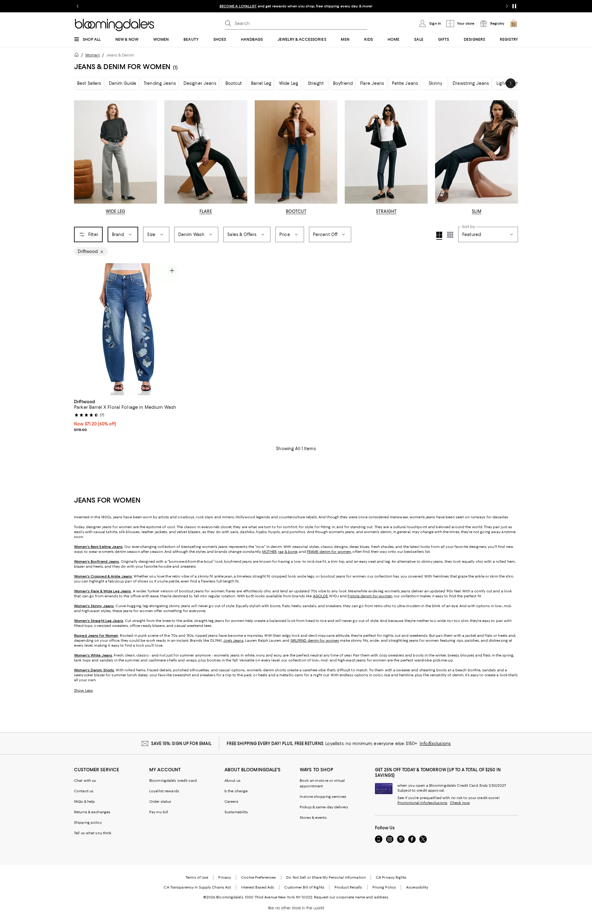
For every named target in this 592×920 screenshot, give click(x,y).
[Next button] (511, 83)
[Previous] (81, 329)
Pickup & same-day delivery (324, 807)
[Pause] (514, 6)
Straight (316, 83)
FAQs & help (84, 801)
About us (232, 780)
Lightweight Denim (516, 83)
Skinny (435, 83)
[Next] (172, 329)
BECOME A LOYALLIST (238, 6)
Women (92, 55)
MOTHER (269, 551)
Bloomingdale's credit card (173, 780)
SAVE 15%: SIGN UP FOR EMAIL (181, 743)
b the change (236, 791)
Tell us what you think (92, 833)
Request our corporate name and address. (351, 897)
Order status (160, 801)
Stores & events (313, 817)
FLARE (205, 211)
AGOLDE (320, 596)
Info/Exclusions (435, 743)
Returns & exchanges (92, 812)
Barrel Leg (261, 83)
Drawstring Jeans (471, 83)
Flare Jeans (372, 83)
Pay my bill (158, 812)
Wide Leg (288, 83)
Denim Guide (122, 83)
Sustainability (236, 812)
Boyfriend (343, 83)
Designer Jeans (199, 83)
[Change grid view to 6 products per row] (450, 235)
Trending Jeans (160, 83)
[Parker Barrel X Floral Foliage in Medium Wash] (126, 329)
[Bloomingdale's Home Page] (114, 25)
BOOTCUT (296, 211)
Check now (460, 803)
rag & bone (287, 551)
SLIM (477, 211)
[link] (126, 415)
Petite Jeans (405, 83)
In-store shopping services (323, 796)
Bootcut (233, 83)
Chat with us (85, 780)
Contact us (83, 791)
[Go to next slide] (507, 6)
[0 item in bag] (513, 23)
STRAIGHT (386, 211)
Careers (231, 801)
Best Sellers (89, 83)
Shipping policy (88, 822)
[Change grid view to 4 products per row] (439, 236)
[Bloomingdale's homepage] (77, 55)
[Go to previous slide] (77, 6)
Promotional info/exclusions (422, 803)
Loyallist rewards (164, 791)
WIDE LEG (115, 211)
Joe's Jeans (233, 640)
